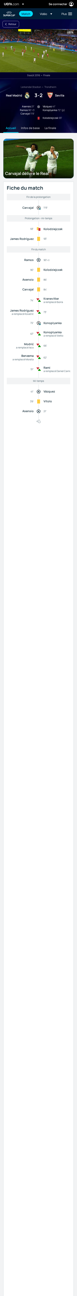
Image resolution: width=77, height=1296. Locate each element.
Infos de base (30, 127)
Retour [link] (12, 24)
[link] (26, 14)
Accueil (11, 127)
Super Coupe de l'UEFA (9, 14)
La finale (50, 127)
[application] (38, 50)
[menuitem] (27, 14)
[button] (46, 14)
